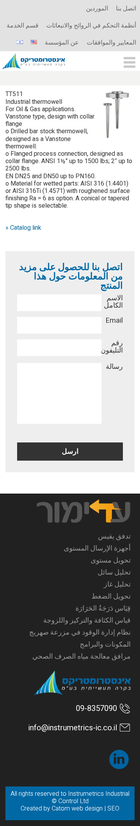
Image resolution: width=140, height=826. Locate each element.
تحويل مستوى (110, 560)
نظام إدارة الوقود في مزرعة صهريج (79, 632)
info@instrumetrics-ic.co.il (72, 727)
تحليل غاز (117, 584)
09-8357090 (96, 708)
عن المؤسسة (62, 42)
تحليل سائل (114, 572)
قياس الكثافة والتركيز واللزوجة (86, 620)
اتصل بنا (126, 8)
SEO (113, 808)
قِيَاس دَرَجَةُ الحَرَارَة (102, 608)
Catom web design (77, 808)
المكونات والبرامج (105, 644)
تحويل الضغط (110, 596)
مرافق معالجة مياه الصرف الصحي (81, 656)
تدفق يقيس (114, 536)
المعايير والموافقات (111, 42)
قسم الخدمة (22, 25)
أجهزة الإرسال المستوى (97, 548)
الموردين (97, 8)
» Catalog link (23, 227)
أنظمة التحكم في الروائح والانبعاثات (91, 25)
